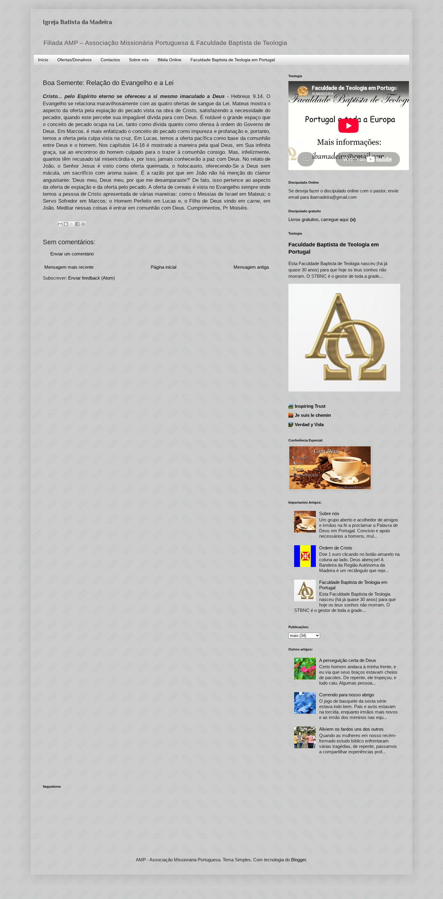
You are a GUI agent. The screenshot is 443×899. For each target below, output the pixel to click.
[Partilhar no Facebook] (77, 224)
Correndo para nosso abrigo (346, 694)
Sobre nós (139, 59)
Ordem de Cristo (335, 547)
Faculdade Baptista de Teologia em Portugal (232, 59)
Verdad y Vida (309, 424)
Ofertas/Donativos (74, 59)
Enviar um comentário (72, 253)
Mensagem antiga (251, 267)
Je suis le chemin (313, 415)
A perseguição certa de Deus (347, 660)
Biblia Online (169, 59)
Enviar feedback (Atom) (91, 277)
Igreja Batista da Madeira (77, 22)
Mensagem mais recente (68, 267)
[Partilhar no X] (72, 224)
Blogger (298, 859)
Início (43, 59)
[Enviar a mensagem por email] (60, 224)
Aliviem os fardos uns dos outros (351, 729)
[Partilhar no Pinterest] (83, 224)
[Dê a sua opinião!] (66, 224)
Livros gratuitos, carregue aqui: (322, 219)
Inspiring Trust (310, 406)
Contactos (110, 59)
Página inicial (163, 267)
